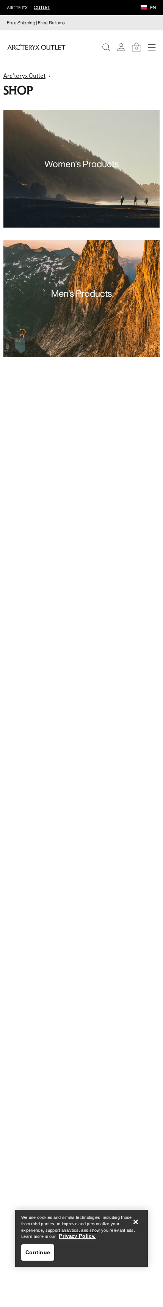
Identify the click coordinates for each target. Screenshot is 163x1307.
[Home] (36, 47)
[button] (144, 8)
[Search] (106, 47)
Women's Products (81, 164)
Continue (37, 1252)
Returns (57, 22)
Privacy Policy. (77, 1236)
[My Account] (121, 47)
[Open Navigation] (151, 47)
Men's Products (81, 293)
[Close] (135, 1222)
